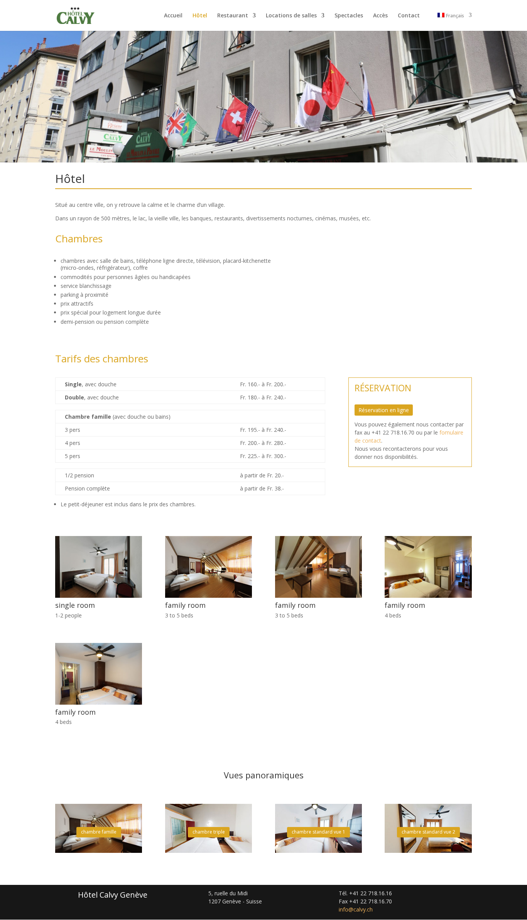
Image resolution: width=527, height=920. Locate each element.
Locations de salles (291, 16)
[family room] (208, 595)
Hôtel (200, 16)
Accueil (173, 16)
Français (455, 16)
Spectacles (348, 16)
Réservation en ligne (383, 410)
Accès (380, 16)
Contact (409, 16)
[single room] (98, 595)
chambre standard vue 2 (428, 832)
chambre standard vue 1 (318, 832)
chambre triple (209, 832)
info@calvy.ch (356, 909)
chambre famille (99, 832)
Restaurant (232, 16)
